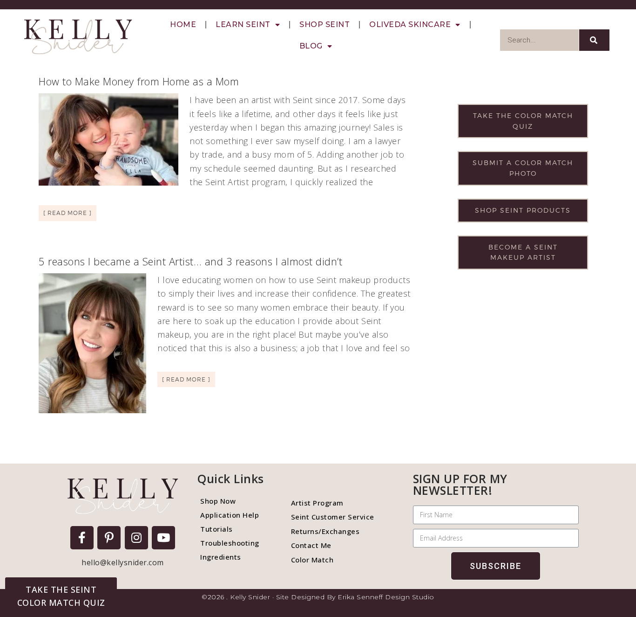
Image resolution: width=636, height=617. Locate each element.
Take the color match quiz (523, 120)
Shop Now (218, 501)
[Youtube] (163, 537)
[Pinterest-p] (109, 537)
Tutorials (216, 529)
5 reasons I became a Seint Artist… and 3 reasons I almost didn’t (190, 261)
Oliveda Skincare (410, 24)
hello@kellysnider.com (122, 562)
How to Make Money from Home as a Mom (139, 81)
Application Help (229, 515)
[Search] (594, 40)
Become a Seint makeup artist (523, 252)
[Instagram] (136, 537)
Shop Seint (324, 24)
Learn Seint (243, 24)
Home (183, 24)
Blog (311, 46)
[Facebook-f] (82, 537)
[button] (61, 596)
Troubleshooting (229, 543)
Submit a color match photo (523, 168)
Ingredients (220, 557)
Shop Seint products (523, 210)
